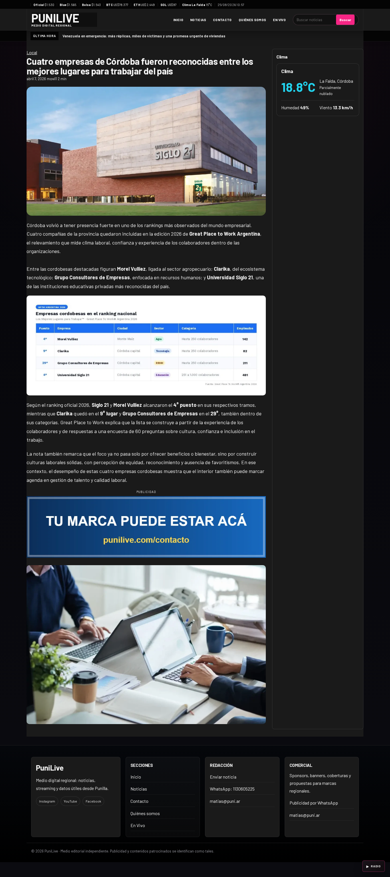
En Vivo (279, 20)
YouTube (70, 801)
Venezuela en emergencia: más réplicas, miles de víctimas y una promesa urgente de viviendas (144, 36)
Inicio (178, 20)
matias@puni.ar (225, 801)
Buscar (345, 20)
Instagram (47, 801)
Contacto (222, 20)
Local (32, 52)
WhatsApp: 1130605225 (232, 788)
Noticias (198, 20)
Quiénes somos (252, 20)
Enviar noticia (223, 776)
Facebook (93, 801)
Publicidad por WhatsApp (314, 802)
